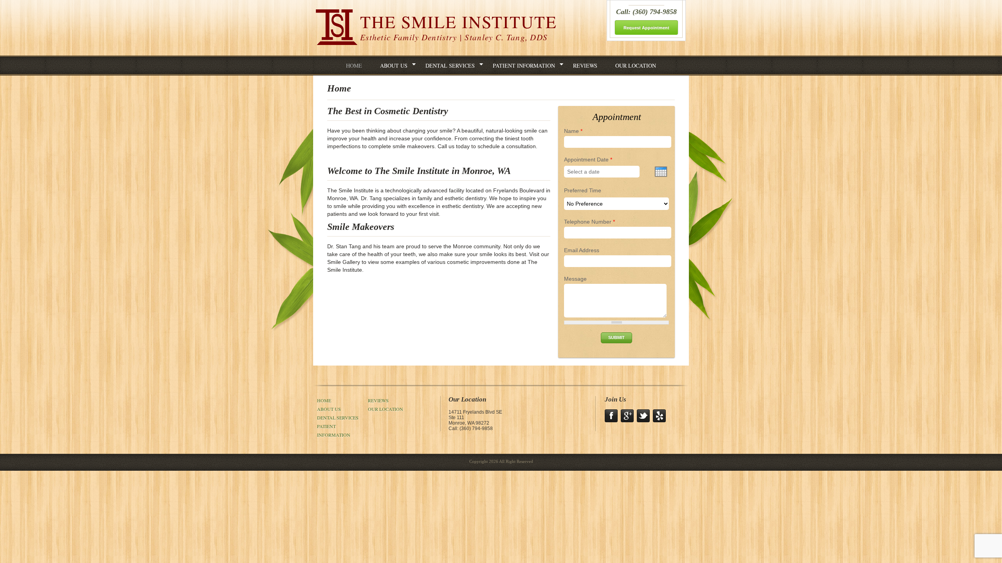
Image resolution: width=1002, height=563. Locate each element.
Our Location (635, 65)
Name (573, 131)
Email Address (581, 250)
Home (354, 65)
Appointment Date (588, 159)
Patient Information (524, 65)
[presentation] (661, 172)
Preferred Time (582, 190)
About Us (393, 65)
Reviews (585, 65)
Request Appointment (646, 27)
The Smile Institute (458, 26)
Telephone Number (589, 222)
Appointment (617, 117)
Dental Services (450, 65)
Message (575, 279)
